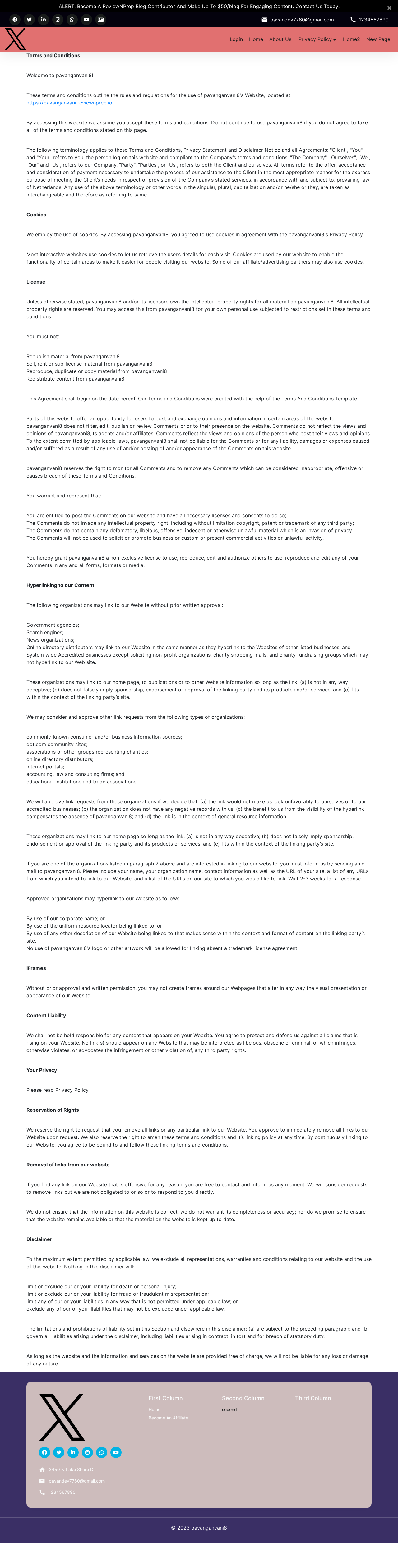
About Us (280, 39)
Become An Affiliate (168, 1417)
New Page (378, 39)
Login (236, 39)
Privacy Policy (315, 39)
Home (256, 39)
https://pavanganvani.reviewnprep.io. (69, 102)
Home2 (351, 39)
